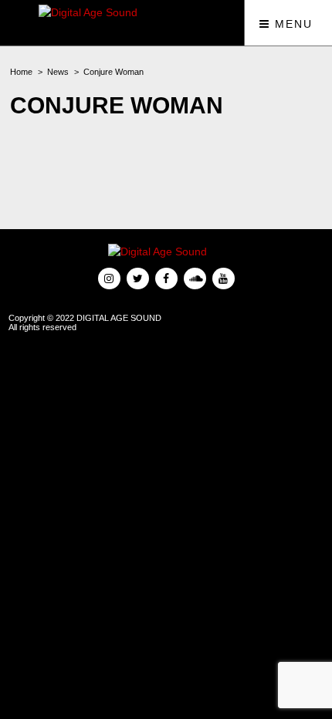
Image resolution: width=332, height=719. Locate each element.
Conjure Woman (113, 71)
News (58, 71)
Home (21, 71)
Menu (291, 24)
